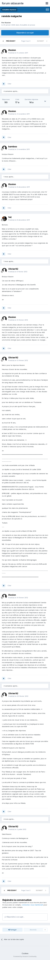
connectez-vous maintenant (32, 905)
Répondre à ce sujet (25, 33)
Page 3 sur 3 (26, 41)
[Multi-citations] (3, 84)
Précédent (10, 41)
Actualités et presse (27, 25)
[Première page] (3, 41)
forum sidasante (13, 3)
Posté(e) (18, 53)
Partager (13, 930)
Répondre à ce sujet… (15, 917)
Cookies (25, 953)
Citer (9, 84)
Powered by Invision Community (25, 956)
